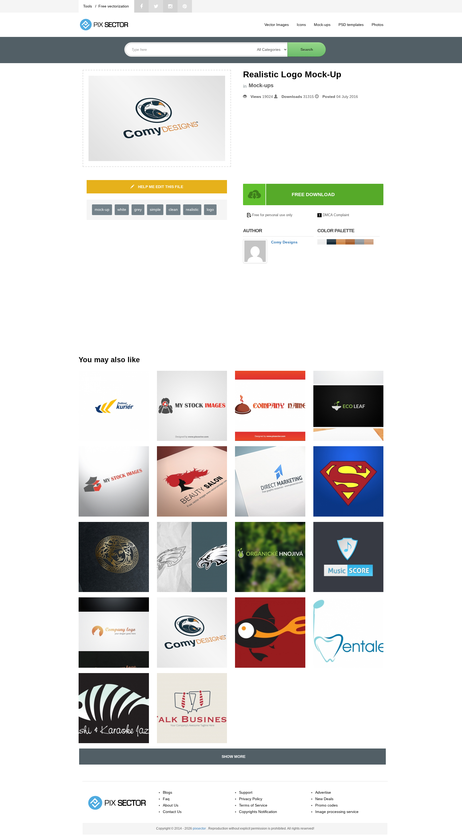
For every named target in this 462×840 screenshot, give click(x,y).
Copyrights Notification (258, 812)
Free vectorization (113, 6)
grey (138, 209)
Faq (166, 799)
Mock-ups (322, 24)
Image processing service (337, 812)
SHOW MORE (232, 756)
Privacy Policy (250, 799)
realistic (192, 209)
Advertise (323, 792)
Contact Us (172, 812)
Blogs (167, 792)
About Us (170, 805)
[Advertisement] (288, 141)
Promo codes (326, 805)
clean (173, 209)
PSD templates (351, 24)
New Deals (324, 799)
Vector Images (276, 24)
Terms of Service (253, 805)
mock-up (102, 209)
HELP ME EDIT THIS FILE (160, 187)
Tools (88, 6)
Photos (377, 24)
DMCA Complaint (336, 215)
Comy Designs (284, 242)
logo (210, 209)
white (121, 209)
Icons (301, 24)
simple (155, 209)
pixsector (200, 828)
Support (245, 792)
